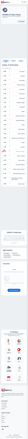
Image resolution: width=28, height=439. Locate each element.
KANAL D (3, 418)
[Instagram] (2, 429)
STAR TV (3, 422)
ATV (2, 415)
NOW (2, 420)
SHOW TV (3, 416)
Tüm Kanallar (4, 406)
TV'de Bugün (6, 253)
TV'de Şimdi (14, 253)
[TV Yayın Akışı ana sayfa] (6, 390)
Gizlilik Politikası (16, 435)
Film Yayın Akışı (16, 255)
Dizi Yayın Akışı (7, 255)
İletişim (10, 435)
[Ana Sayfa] (5, 2)
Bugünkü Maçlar (7, 257)
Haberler (3, 408)
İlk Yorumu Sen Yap (14, 290)
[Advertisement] (14, 42)
